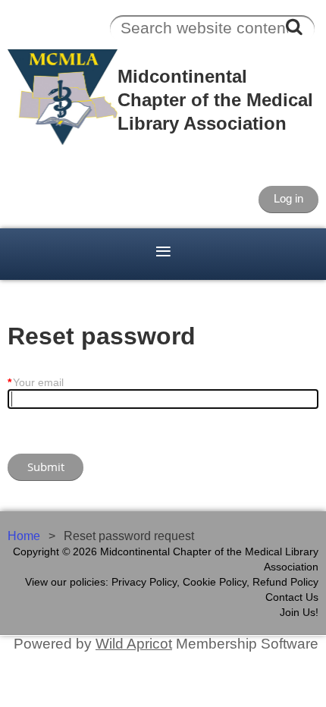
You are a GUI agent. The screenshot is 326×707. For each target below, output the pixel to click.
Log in (288, 198)
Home (24, 535)
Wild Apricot (134, 644)
